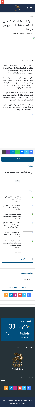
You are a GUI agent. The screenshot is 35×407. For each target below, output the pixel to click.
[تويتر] (26, 152)
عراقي (22, 17)
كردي (29, 178)
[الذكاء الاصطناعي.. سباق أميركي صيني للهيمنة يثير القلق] (28, 208)
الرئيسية (28, 17)
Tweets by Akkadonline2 (25, 279)
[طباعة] (4, 152)
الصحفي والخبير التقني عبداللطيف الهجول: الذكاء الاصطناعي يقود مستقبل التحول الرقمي (11, 225)
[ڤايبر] (8, 152)
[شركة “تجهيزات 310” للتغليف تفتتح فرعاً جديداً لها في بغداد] (28, 235)
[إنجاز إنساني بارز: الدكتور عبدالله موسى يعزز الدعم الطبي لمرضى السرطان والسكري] (28, 243)
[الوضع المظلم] (28, 9)
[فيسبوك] (31, 152)
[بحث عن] (31, 9)
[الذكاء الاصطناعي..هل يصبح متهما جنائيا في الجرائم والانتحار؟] (28, 217)
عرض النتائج (17, 183)
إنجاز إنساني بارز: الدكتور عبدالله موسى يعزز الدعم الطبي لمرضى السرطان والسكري (12, 243)
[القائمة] (4, 9)
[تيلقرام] (12, 152)
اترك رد (17, 159)
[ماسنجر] (22, 152)
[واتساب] (17, 152)
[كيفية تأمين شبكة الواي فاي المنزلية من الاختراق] (28, 199)
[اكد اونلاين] (17, 8)
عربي (29, 174)
